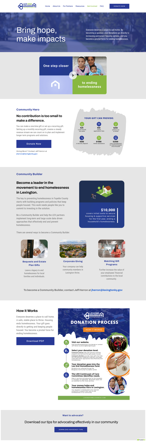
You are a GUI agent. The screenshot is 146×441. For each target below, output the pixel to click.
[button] (73, 75)
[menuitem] (46, 6)
